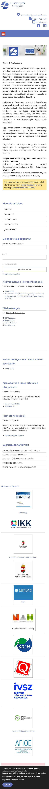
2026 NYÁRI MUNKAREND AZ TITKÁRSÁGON (21, 450)
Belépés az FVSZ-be (12, 404)
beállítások (22, 776)
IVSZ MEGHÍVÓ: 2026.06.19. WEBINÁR (18, 459)
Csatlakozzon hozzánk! (23, 187)
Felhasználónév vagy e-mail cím (13, 243)
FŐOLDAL (8, 209)
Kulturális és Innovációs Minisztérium (23, 557)
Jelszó (5, 254)
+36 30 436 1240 (39, 19)
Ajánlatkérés (10, 406)
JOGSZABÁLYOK (10, 230)
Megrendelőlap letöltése (14, 435)
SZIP (23, 602)
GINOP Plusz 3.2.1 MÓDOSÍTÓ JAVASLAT (19, 467)
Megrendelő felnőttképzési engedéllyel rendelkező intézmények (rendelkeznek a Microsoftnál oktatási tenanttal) (24, 296)
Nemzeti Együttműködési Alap (23, 731)
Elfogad (7, 785)
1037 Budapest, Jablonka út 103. (33, 15)
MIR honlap (23, 513)
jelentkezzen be (29, 185)
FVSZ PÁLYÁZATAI (11, 224)
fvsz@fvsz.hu (41, 22)
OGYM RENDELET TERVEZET (15, 454)
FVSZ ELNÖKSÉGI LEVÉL (12, 463)
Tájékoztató (9, 291)
